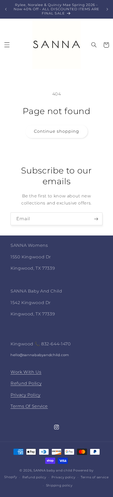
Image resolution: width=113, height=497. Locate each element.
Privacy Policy (25, 394)
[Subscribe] (96, 218)
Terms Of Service (29, 406)
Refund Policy (26, 383)
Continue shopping (56, 131)
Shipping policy (59, 485)
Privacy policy (63, 477)
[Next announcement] (107, 9)
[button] (7, 45)
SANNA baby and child (52, 470)
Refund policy (34, 477)
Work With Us (26, 372)
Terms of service (95, 477)
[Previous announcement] (6, 9)
